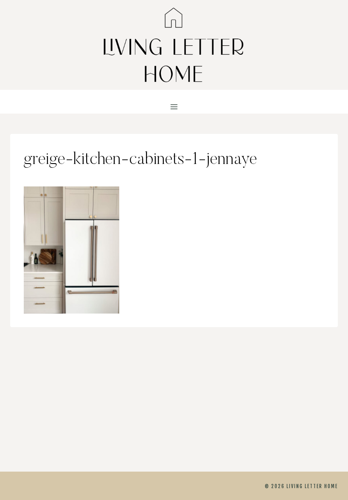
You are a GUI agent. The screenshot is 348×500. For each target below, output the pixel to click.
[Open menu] (174, 107)
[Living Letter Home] (174, 45)
